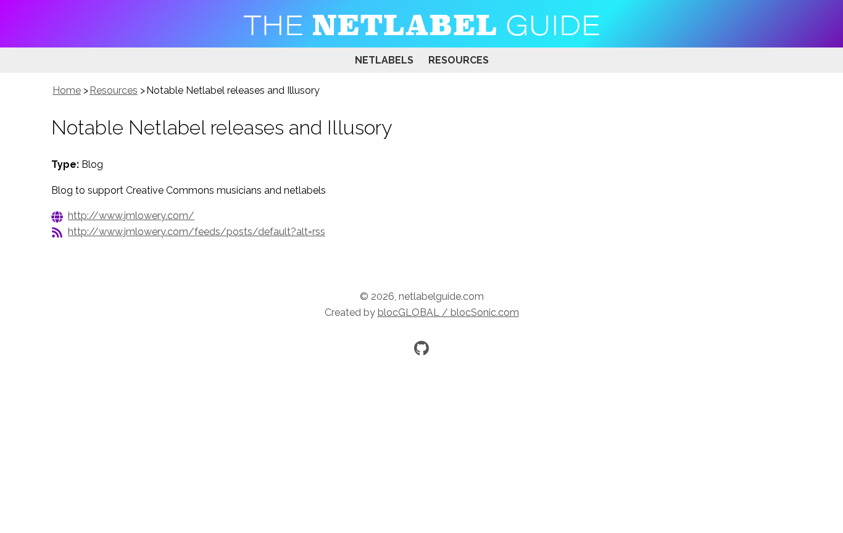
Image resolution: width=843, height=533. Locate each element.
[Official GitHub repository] (421, 348)
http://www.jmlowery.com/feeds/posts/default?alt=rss (196, 232)
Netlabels (384, 60)
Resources (458, 60)
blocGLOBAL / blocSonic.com (448, 312)
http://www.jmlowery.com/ (131, 215)
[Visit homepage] (421, 24)
